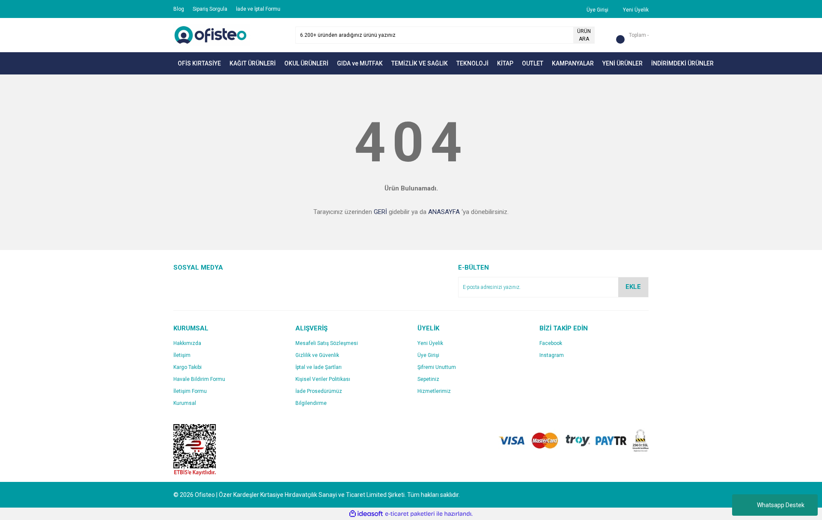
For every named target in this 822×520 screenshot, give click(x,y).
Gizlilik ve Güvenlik (317, 355)
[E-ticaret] (410, 514)
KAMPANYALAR (573, 63)
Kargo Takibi (187, 367)
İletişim (182, 355)
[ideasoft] (366, 514)
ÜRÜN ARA (584, 35)
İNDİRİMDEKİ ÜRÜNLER (682, 63)
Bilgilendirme (311, 403)
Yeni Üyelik (430, 343)
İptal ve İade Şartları (318, 367)
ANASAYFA (444, 212)
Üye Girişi (428, 355)
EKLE (633, 287)
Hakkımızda (187, 343)
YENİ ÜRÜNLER (622, 63)
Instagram (551, 355)
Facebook (550, 343)
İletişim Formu (190, 391)
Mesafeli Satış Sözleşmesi (326, 343)
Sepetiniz (428, 379)
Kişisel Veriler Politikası (322, 379)
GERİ (380, 212)
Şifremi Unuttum (436, 367)
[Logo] (211, 35)
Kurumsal (184, 403)
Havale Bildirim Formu (199, 379)
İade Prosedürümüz (318, 391)
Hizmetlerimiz (434, 391)
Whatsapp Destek (780, 505)
